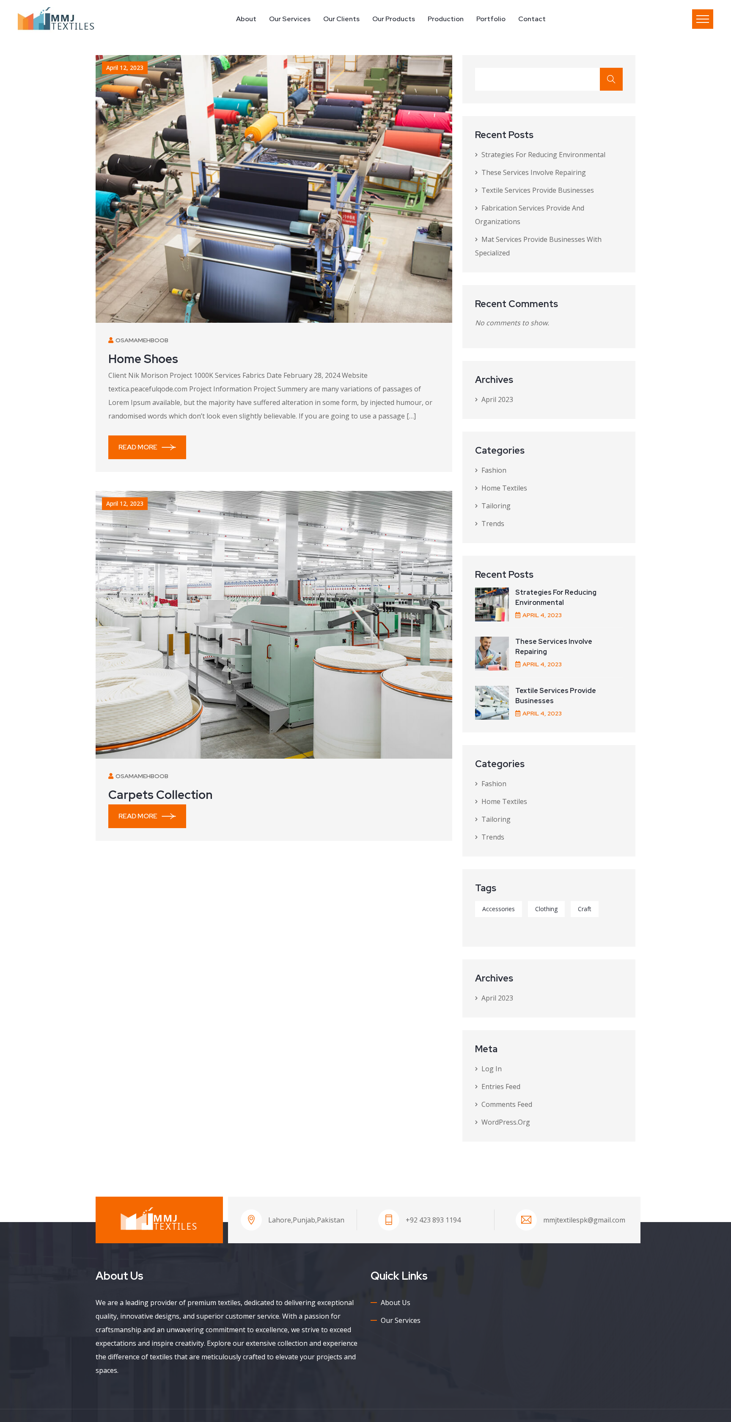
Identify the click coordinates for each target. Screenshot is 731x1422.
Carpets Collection (160, 795)
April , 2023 (542, 615)
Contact (532, 18)
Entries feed (500, 1086)
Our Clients (341, 18)
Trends (492, 523)
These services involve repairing (534, 172)
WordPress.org (505, 1122)
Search (611, 79)
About (246, 18)
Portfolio (491, 18)
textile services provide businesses (537, 190)
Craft (584, 909)
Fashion (493, 470)
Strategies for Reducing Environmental (543, 154)
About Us (395, 1302)
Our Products (393, 18)
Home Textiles (504, 488)
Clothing (546, 909)
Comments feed (506, 1104)
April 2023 (497, 399)
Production (446, 18)
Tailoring (496, 505)
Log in (491, 1068)
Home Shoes (143, 359)
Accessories (498, 909)
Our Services (290, 18)
